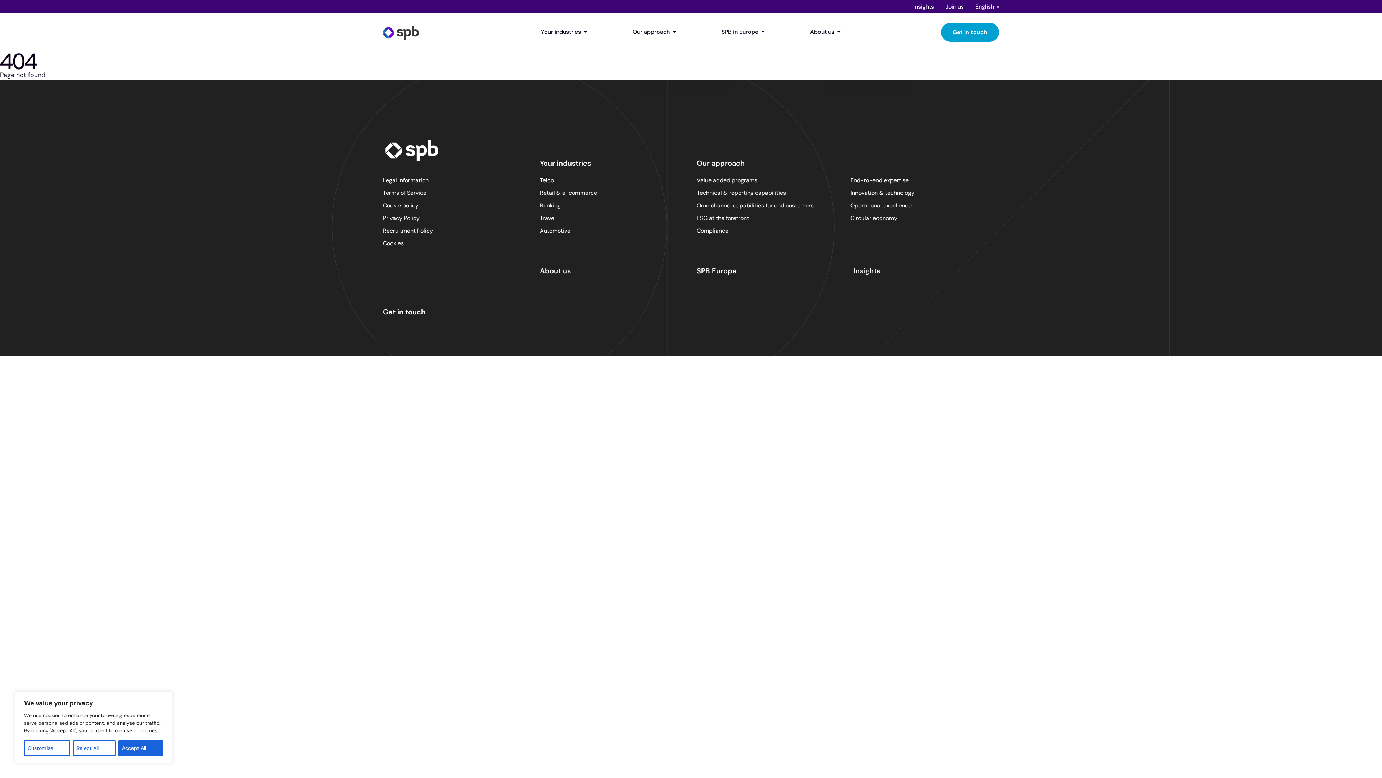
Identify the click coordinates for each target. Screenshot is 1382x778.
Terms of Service (404, 193)
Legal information (406, 180)
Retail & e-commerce (568, 193)
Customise (40, 748)
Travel (548, 218)
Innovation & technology (882, 193)
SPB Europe (717, 271)
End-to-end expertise (879, 180)
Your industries (561, 32)
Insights (923, 6)
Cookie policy (401, 205)
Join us (954, 6)
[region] (93, 727)
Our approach (651, 32)
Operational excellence (881, 205)
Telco (547, 180)
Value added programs (727, 180)
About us (822, 32)
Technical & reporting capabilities (741, 193)
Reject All (88, 748)
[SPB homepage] (401, 32)
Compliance (712, 230)
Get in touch (970, 32)
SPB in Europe (740, 32)
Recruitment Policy (408, 230)
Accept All (134, 748)
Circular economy (873, 218)
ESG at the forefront (723, 218)
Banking (550, 205)
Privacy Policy (401, 218)
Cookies (393, 243)
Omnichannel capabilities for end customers (755, 205)
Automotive (555, 230)
